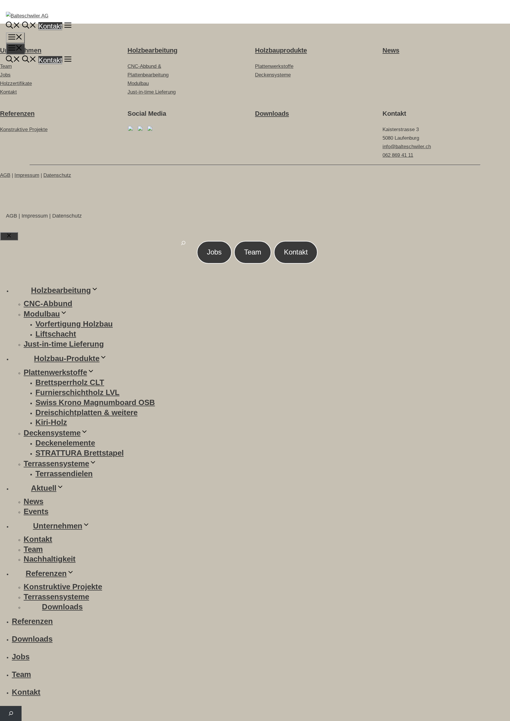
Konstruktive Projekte (24, 129)
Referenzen (17, 113)
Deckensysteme (52, 432)
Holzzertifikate (16, 83)
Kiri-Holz (51, 422)
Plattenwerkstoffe (55, 372)
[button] (67, 26)
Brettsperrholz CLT (69, 382)
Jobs (214, 252)
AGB (5, 175)
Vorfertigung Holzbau (74, 323)
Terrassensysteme (56, 463)
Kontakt (50, 26)
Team (252, 252)
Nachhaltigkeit (50, 558)
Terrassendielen (64, 473)
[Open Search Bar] (13, 26)
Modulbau (138, 83)
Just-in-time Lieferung (152, 92)
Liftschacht (55, 333)
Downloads (272, 113)
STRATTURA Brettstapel (79, 452)
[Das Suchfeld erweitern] (183, 246)
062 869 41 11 (397, 155)
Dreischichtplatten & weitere (86, 412)
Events (36, 511)
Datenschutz (57, 175)
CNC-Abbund (48, 303)
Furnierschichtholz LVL (77, 392)
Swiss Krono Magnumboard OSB (95, 402)
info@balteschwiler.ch (406, 146)
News (33, 501)
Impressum (26, 175)
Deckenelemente (65, 442)
